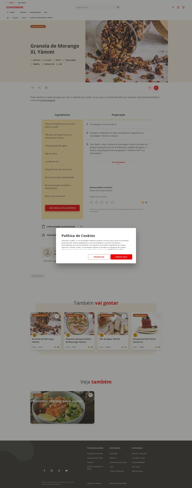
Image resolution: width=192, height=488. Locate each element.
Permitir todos (121, 257)
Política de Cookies (116, 250)
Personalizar (99, 257)
